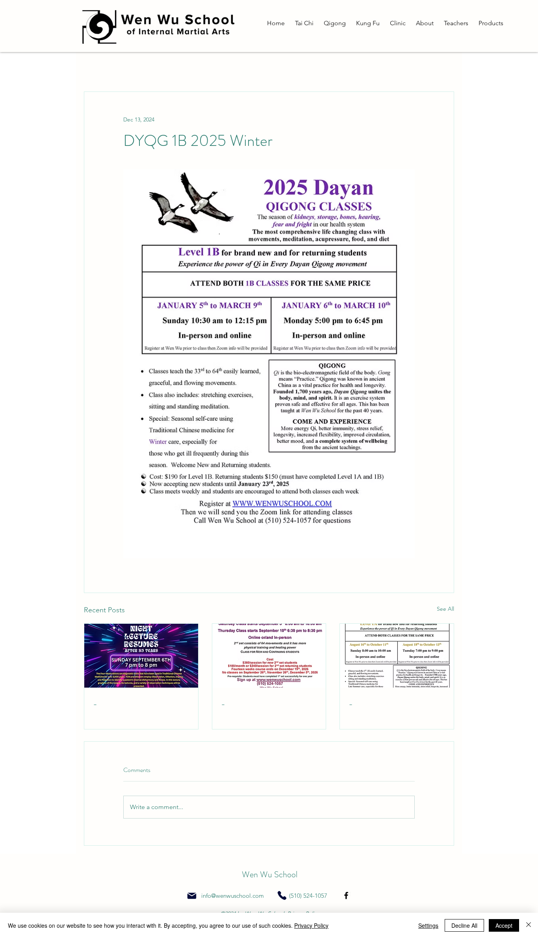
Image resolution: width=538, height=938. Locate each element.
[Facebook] (346, 895)
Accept (503, 925)
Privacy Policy (311, 925)
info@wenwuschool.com (232, 895)
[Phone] (282, 895)
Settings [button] (428, 925)
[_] (141, 656)
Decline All (464, 925)
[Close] (528, 925)
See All (445, 608)
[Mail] (192, 896)
